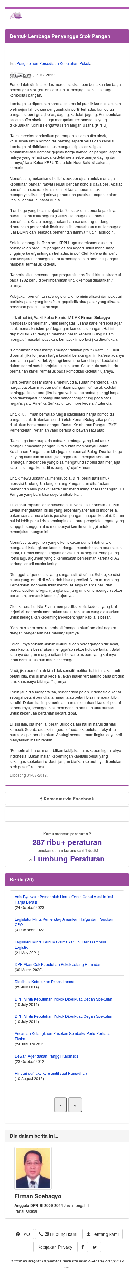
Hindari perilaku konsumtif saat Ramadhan (51, 1073)
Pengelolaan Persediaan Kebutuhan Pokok (53, 63)
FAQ (25, 1234)
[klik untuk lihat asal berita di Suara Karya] (21, 75)
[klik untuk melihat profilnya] (33, 1167)
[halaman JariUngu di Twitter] (95, 1247)
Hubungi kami (63, 1234)
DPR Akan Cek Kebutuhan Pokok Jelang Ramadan (58, 964)
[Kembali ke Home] (16, 15)
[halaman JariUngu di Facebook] (82, 1247)
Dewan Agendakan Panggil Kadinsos (46, 1056)
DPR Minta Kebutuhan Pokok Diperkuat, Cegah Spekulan (63, 998)
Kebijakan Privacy (54, 1247)
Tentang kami (105, 1234)
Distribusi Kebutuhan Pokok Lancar (44, 981)
